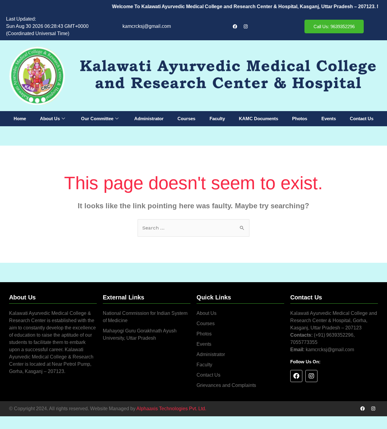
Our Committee (97, 118)
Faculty (217, 118)
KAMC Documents (258, 118)
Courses (186, 118)
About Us (50, 118)
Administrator (149, 118)
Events (328, 118)
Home (20, 118)
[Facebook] (235, 26)
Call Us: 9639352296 (334, 26)
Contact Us (361, 118)
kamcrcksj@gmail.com (146, 26)
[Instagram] (245, 26)
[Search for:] (193, 227)
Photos (299, 118)
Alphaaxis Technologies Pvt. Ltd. (171, 408)
